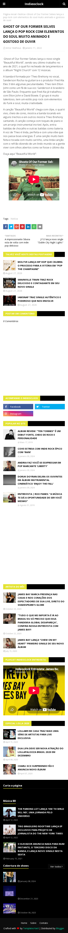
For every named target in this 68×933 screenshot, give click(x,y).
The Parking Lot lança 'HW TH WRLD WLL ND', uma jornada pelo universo (41, 812)
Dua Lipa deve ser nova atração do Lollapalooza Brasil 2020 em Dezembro (40, 752)
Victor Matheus (13, 47)
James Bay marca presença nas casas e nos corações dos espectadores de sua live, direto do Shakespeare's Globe (41, 600)
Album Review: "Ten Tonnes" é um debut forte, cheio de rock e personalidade (39, 434)
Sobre (33, 922)
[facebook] (18, 406)
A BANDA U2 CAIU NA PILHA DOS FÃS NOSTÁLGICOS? (39, 906)
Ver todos (55, 866)
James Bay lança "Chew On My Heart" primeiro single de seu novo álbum (41, 643)
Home (24, 922)
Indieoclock (34, 4)
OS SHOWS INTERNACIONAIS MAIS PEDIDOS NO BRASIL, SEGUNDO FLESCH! (41, 875)
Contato (44, 922)
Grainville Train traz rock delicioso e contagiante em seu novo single (38, 283)
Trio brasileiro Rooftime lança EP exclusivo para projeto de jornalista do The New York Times (40, 830)
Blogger (60, 928)
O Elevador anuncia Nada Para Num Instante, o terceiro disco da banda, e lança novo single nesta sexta (41, 849)
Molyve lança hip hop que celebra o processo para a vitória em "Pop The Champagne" (40, 265)
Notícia (21, 14)
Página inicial (9, 14)
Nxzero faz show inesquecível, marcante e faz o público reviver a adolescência (40, 891)
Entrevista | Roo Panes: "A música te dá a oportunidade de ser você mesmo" (40, 497)
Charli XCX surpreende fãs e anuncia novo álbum (36, 767)
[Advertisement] (34, 545)
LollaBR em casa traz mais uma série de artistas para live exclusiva (38, 734)
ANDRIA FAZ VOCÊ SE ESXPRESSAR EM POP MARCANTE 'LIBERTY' (39, 464)
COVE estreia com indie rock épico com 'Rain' (40, 450)
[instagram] (18, 413)
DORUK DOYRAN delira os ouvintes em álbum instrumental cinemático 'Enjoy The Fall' (40, 480)
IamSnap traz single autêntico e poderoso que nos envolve (39, 299)
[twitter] (50, 406)
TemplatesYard (31, 928)
